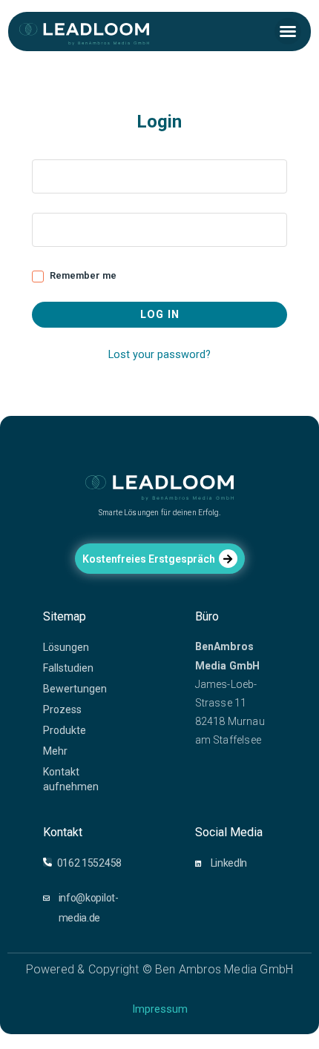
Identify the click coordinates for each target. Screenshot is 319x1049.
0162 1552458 (89, 863)
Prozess (62, 709)
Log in (160, 314)
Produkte (64, 730)
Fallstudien (68, 668)
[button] (287, 31)
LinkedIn (229, 863)
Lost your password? (159, 354)
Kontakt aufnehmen (71, 779)
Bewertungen (75, 689)
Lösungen (66, 647)
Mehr (55, 751)
